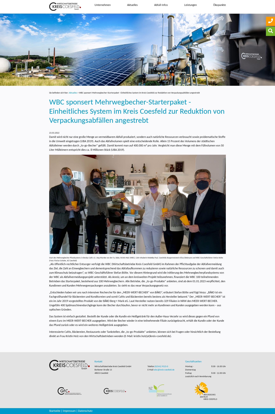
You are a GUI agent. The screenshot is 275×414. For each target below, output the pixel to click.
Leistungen (190, 5)
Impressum (69, 411)
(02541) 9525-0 (161, 366)
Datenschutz (85, 411)
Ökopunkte (219, 5)
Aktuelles (132, 5)
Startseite (54, 411)
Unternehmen (103, 5)
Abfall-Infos (161, 5)
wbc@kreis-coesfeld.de (164, 370)
